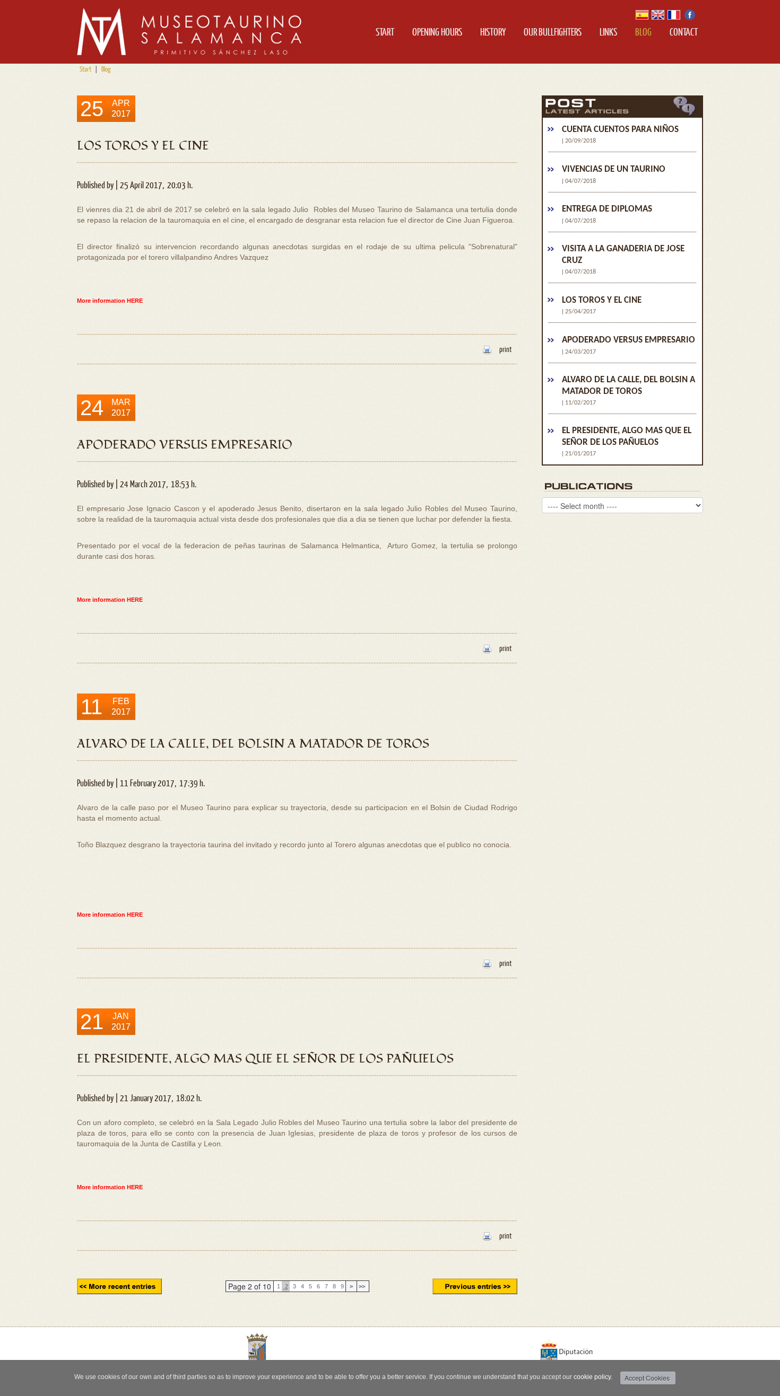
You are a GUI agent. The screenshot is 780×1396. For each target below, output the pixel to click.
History (493, 31)
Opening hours (437, 31)
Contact (684, 31)
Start (385, 31)
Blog (643, 31)
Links (608, 31)
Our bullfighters (553, 31)
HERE (135, 300)
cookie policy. (593, 1377)
